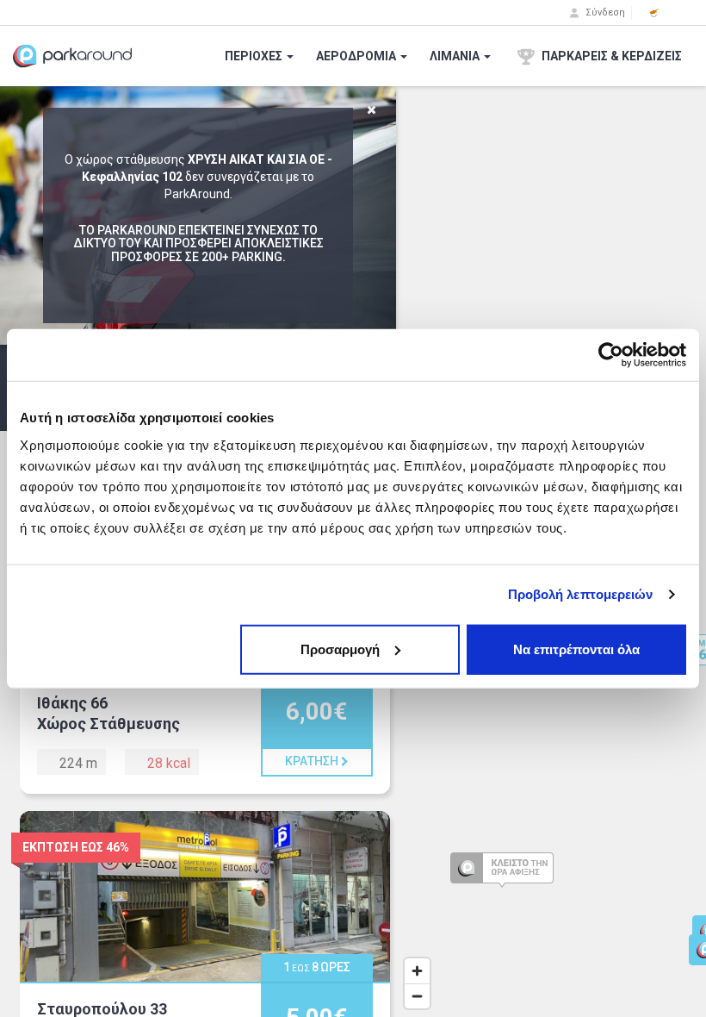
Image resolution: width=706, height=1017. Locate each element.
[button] (654, 13)
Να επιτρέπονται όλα (576, 648)
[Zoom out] (417, 995)
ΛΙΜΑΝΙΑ (456, 56)
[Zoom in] (417, 970)
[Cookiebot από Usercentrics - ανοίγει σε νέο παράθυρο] (611, 355)
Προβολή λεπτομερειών (580, 594)
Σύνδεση (604, 12)
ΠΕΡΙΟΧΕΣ (255, 56)
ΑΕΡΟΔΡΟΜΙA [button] (357, 56)
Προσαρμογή (340, 648)
